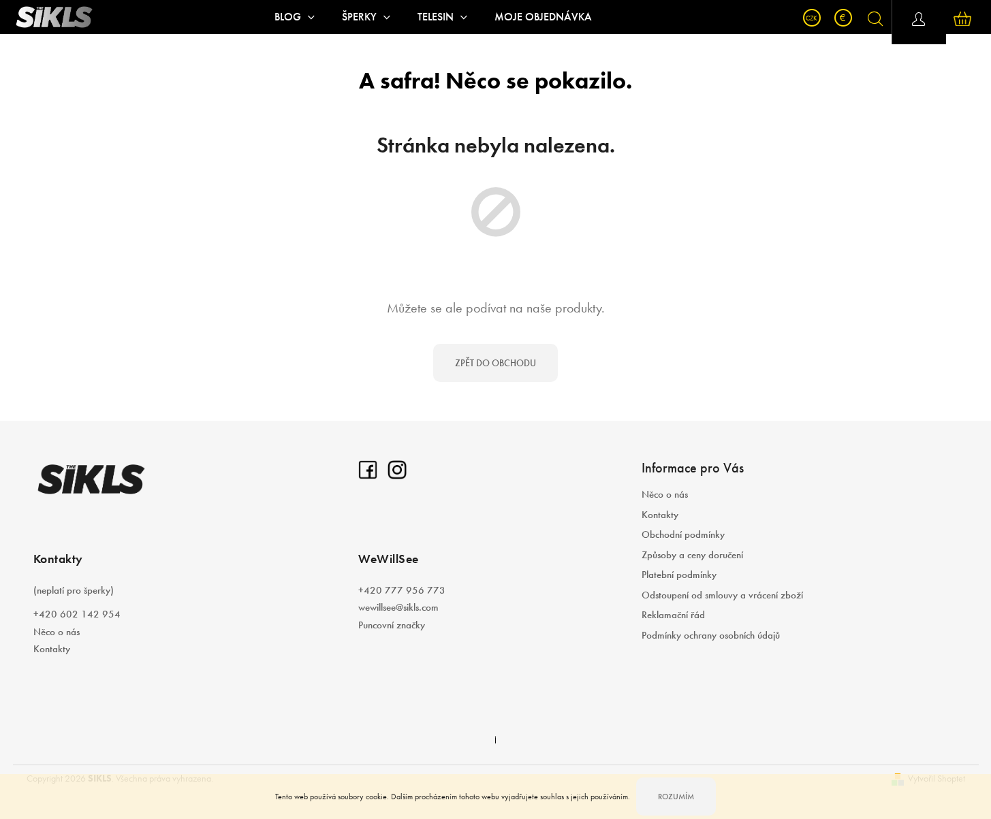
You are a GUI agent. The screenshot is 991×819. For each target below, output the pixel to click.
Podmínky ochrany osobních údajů (711, 635)
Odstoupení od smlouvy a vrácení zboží (722, 595)
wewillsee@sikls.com (398, 607)
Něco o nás (56, 632)
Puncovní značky (391, 625)
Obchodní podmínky (683, 534)
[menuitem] (294, 17)
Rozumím (676, 796)
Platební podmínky (679, 574)
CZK (811, 18)
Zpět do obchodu (495, 363)
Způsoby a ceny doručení (692, 555)
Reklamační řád (673, 615)
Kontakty (51, 649)
